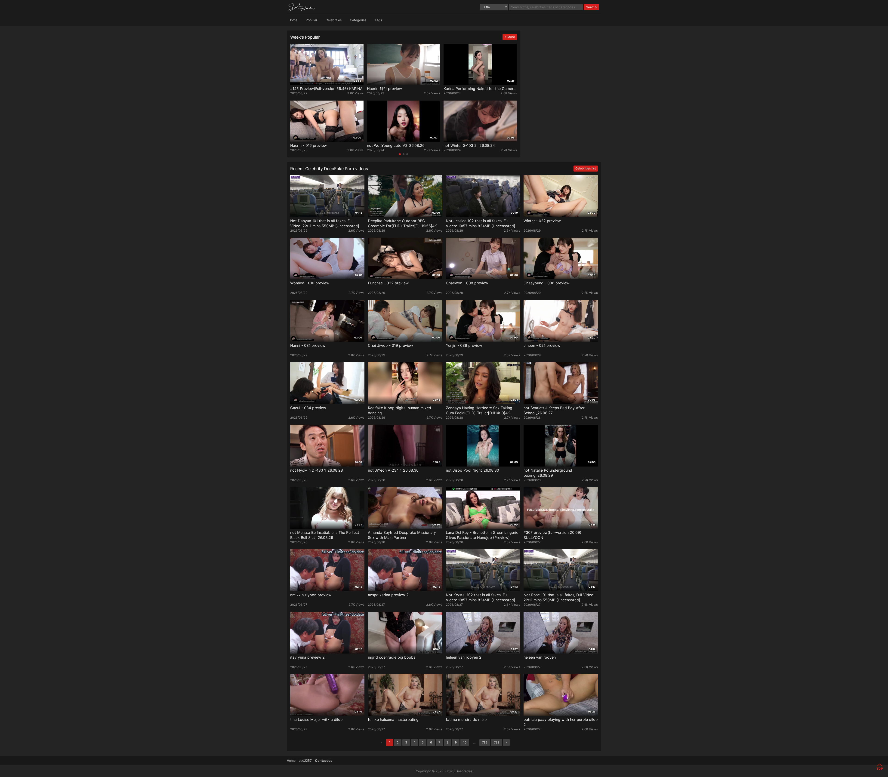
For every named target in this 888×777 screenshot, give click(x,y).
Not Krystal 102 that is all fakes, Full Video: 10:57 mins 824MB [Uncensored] (480, 597)
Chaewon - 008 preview (467, 283)
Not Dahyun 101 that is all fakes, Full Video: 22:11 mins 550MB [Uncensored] (324, 223)
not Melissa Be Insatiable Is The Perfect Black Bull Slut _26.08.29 (324, 535)
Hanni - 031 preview (307, 345)
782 (484, 742)
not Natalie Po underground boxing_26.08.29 (548, 473)
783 (496, 742)
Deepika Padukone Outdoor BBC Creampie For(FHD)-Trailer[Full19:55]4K (402, 223)
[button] (400, 154)
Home (293, 20)
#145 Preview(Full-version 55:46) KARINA (326, 88)
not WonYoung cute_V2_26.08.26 (396, 145)
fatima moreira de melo (466, 719)
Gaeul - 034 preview (308, 407)
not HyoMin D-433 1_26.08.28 (316, 470)
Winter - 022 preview (542, 220)
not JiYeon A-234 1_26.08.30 (393, 470)
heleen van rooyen (540, 657)
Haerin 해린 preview (384, 88)
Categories (358, 20)
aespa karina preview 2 (388, 595)
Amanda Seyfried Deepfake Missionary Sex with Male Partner (402, 535)
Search (591, 7)
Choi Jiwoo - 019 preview (390, 345)
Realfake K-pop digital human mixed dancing (399, 410)
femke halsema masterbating (393, 719)
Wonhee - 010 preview (309, 283)
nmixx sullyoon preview (310, 595)
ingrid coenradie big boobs (391, 657)
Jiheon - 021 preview (542, 345)
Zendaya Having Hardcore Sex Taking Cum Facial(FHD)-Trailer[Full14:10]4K (479, 410)
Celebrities (334, 20)
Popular (311, 20)
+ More (509, 37)
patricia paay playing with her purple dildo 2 (561, 722)
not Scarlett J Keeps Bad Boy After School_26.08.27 (554, 410)
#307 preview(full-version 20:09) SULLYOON (552, 535)
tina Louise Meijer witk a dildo (316, 719)
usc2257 (305, 760)
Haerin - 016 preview (308, 145)
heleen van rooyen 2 (463, 657)
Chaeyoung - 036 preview (546, 283)
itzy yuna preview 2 (307, 657)
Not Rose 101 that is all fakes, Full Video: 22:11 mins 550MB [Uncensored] (559, 597)
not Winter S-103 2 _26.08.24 (469, 145)
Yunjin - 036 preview (464, 345)
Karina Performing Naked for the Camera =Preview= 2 (479, 88)
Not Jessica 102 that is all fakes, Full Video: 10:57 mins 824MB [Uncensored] (480, 223)
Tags (378, 20)
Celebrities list (585, 168)
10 (464, 742)
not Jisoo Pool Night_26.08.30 (472, 470)
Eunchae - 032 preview (388, 283)
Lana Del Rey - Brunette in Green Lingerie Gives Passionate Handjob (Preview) (482, 535)
